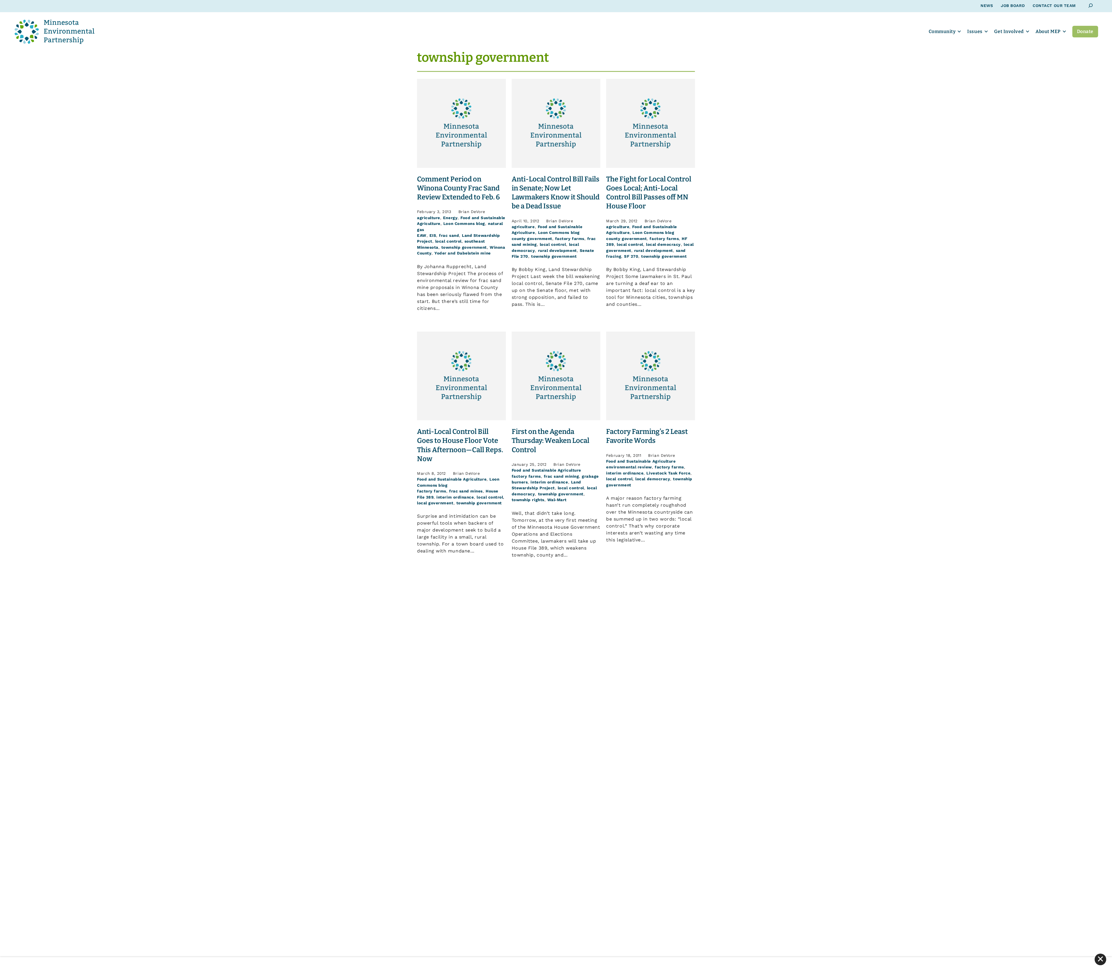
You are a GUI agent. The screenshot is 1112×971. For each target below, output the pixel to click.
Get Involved (1009, 31)
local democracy (663, 244)
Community (942, 31)
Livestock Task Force (668, 473)
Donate (1085, 31)
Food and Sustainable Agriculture (452, 479)
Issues (974, 31)
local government (435, 503)
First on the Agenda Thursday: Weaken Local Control (550, 441)
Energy (450, 217)
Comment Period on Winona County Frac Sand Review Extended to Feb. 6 (458, 188)
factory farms (569, 238)
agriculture (428, 217)
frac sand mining (561, 476)
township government (464, 247)
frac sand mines (466, 491)
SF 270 (631, 256)
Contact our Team (1054, 5)
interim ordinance (455, 497)
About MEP (1048, 31)
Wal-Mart (557, 499)
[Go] (1090, 5)
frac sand (449, 235)
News (987, 5)
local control (448, 241)
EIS (432, 235)
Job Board (1013, 5)
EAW (422, 235)
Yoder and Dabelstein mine (462, 253)
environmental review (629, 467)
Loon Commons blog (464, 223)
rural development (557, 250)
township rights (528, 499)
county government (532, 238)
